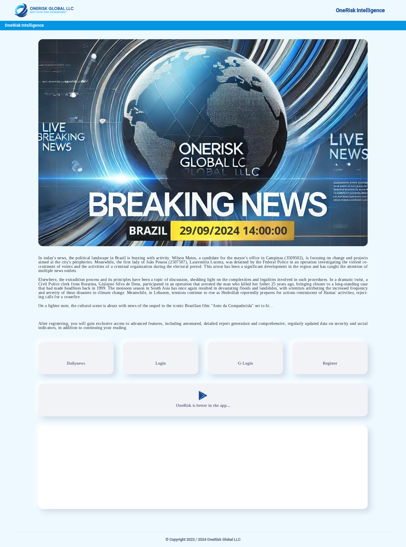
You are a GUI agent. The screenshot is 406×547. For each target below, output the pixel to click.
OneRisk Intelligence (360, 10)
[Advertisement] (203, 467)
